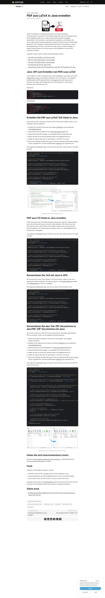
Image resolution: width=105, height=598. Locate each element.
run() (50, 141)
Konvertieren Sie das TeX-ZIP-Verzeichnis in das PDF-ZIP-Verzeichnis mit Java (51, 67)
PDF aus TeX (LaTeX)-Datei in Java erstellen (41, 60)
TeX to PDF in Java (67, 504)
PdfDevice (59, 143)
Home (18, 6)
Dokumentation (49, 482)
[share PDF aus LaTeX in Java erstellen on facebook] (54, 519)
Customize (85, 592)
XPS (42, 80)
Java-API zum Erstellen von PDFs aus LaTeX (41, 57)
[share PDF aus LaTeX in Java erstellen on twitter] (45, 519)
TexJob (76, 141)
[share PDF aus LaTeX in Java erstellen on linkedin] (48, 519)
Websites (61, 2)
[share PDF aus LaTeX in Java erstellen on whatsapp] (57, 519)
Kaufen (48, 2)
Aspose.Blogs (34, 13)
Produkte (42, 2)
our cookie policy (93, 585)
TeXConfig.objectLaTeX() (57, 131)
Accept (90, 588)
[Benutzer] (88, 2)
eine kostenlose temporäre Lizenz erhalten (47, 459)
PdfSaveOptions (34, 283)
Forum (60, 484)
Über (67, 2)
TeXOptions (59, 127)
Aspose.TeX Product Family (34, 501)
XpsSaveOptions (67, 281)
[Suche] (91, 2)
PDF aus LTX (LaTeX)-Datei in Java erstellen (41, 62)
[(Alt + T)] (22, 6)
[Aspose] (18, 2)
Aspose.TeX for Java (33, 78)
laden (55, 80)
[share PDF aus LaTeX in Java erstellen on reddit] (51, 519)
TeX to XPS (30, 507)
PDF (56, 42)
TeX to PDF (57, 504)
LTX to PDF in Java (48, 504)
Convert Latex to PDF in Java (35, 504)
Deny (96, 592)
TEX (56, 36)
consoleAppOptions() (34, 129)
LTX (62, 36)
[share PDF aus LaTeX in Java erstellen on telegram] (60, 519)
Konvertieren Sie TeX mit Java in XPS (39, 64)
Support (54, 2)
